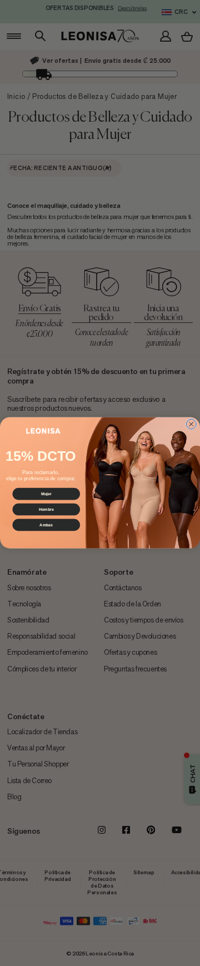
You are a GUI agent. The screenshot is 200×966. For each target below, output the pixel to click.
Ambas (46, 525)
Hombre (46, 509)
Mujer (46, 494)
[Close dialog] (191, 424)
